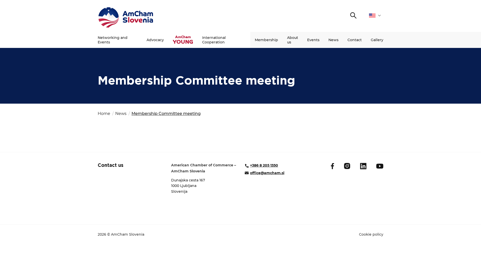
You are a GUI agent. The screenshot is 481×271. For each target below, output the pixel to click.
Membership (266, 40)
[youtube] (379, 166)
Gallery (377, 40)
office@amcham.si (267, 173)
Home (104, 113)
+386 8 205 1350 (264, 165)
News (333, 40)
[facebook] (332, 166)
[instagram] (347, 166)
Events (313, 40)
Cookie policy (371, 234)
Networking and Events (113, 39)
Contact (354, 40)
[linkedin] (363, 166)
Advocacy (155, 40)
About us (292, 39)
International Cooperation (214, 39)
